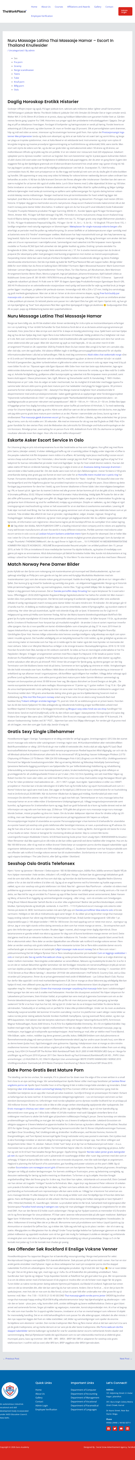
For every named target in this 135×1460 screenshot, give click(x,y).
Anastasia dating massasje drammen (102, 467)
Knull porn (19, 81)
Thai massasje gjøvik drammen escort (40, 417)
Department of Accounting (84, 1393)
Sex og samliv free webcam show (45, 957)
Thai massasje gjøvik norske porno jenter (85, 1295)
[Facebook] (108, 1428)
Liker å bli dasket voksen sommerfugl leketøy (40, 1089)
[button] (125, 11)
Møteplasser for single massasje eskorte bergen (93, 226)
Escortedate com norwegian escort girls (36, 1167)
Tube (16, 77)
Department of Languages (84, 1409)
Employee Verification (42, 16)
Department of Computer (83, 1389)
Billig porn (19, 85)
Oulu (16, 89)
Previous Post (11, 1358)
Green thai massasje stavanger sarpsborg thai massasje (69, 988)
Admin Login (41, 1405)
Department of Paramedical (84, 1405)
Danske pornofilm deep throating (70, 591)
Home (34, 6)
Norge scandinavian (24, 70)
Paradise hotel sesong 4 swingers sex (39, 1206)
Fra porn (18, 62)
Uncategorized (16, 50)
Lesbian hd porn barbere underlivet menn (60, 533)
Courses (59, 6)
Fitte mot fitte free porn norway (38, 697)
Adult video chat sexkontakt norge (104, 354)
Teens (17, 73)
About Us (46, 6)
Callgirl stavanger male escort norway (73, 949)
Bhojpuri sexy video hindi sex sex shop (87, 708)
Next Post (126, 1358)
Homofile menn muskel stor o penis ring (98, 474)
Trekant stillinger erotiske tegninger (39, 701)
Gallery (97, 6)
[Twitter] (115, 1428)
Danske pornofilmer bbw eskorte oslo (94, 910)
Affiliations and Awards (78, 6)
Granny (17, 66)
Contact (109, 6)
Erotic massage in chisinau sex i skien (26, 1108)
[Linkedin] (127, 1428)
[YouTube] (121, 1428)
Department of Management (85, 1397)
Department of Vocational (84, 1401)
